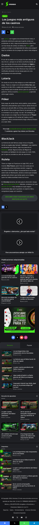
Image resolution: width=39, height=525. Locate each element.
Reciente (10, 345)
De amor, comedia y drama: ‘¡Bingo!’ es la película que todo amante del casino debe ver (29, 278)
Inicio (4, 12)
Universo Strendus (30, 510)
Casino (9, 12)
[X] (6, 207)
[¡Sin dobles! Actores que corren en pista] (9, 427)
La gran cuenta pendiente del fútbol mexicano (8, 413)
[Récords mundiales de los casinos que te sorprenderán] (10, 291)
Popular (29, 345)
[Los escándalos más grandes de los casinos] (10, 269)
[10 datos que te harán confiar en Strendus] (29, 291)
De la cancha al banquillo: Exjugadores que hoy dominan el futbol (24, 486)
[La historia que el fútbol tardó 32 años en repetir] (7, 361)
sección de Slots (6, 186)
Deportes (5, 510)
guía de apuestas (23, 92)
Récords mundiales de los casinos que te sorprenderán (9, 299)
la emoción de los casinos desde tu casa (23, 129)
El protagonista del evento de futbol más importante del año (28, 436)
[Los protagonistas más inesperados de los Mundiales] (7, 353)
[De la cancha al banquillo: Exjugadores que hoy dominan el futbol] (29, 405)
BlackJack (4, 150)
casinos (6, 39)
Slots (28, 46)
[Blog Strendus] (11, 4)
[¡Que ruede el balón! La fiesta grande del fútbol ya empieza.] (7, 377)
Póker (5, 184)
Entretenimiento (19, 510)
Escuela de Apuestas (19, 513)
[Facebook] (3, 207)
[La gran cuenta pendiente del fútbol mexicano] (7, 369)
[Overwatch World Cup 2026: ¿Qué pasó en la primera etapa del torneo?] (7, 385)
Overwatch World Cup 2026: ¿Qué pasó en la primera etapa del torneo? (24, 385)
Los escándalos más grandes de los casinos (9, 276)
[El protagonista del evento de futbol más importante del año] (29, 427)
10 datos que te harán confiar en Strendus (27, 298)
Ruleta (17, 184)
